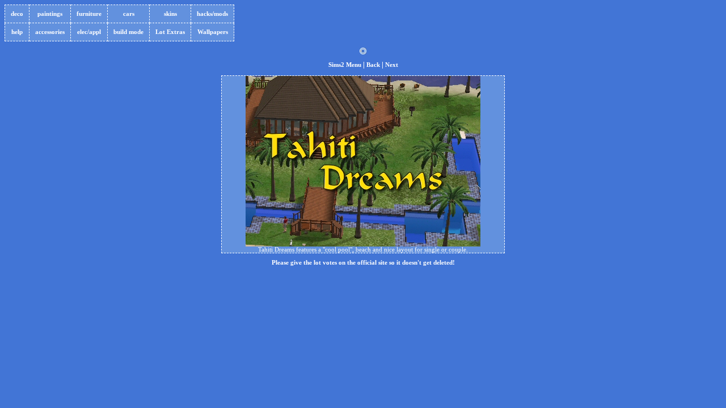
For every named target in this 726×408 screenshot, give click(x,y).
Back (373, 65)
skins (170, 14)
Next (391, 65)
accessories (50, 32)
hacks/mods (212, 14)
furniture (89, 14)
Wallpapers (212, 32)
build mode (128, 32)
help (17, 32)
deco (17, 14)
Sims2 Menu (344, 65)
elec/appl (89, 32)
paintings (49, 14)
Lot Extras (170, 32)
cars (128, 14)
